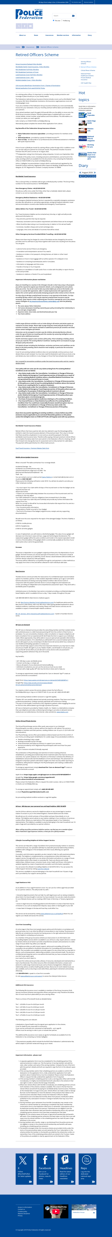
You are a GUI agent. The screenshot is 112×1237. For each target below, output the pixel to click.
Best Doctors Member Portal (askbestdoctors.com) (37, 602)
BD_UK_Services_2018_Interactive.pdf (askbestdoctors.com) (35, 614)
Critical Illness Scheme (88, 70)
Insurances (49, 35)
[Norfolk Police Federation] (32, 15)
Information (76, 35)
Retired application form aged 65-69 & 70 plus (30, 88)
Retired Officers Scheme (88, 67)
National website (88, 2)
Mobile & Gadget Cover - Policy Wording (28, 80)
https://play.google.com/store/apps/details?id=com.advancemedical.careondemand (34, 684)
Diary (90, 35)
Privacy (20, 1216)
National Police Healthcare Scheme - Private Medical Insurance (87, 77)
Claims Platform (47, 477)
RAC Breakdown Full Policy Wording (27, 69)
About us (22, 35)
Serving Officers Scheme (86, 63)
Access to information (25, 1207)
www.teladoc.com (62, 712)
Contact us (21, 1209)
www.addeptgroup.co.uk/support (31, 976)
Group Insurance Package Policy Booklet (29, 64)
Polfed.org (66, 21)
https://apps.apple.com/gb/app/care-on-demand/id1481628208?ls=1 (46, 680)
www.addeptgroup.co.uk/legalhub (52, 914)
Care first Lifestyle (43, 869)
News (36, 35)
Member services (63, 35)
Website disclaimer (24, 1214)
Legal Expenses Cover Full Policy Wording (29, 75)
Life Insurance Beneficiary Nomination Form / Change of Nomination (38, 85)
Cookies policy (22, 1211)
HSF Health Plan (86, 83)
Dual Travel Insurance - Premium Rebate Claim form (32, 448)
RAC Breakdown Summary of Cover (27, 72)
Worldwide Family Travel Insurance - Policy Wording (32, 67)
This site (57, 21)
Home (18, 47)
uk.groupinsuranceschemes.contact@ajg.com (45, 301)
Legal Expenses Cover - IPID (25, 77)
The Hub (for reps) (76, 2)
